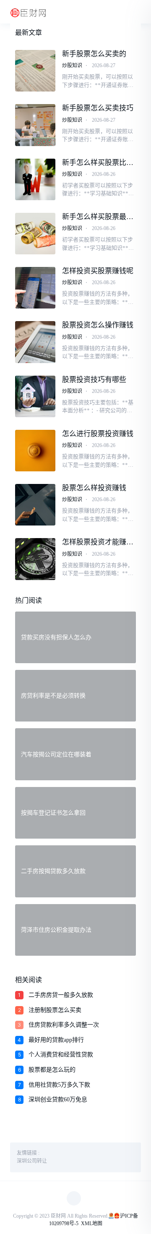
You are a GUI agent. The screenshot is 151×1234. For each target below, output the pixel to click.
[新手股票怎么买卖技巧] (35, 125)
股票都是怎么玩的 (52, 1070)
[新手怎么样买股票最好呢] (35, 233)
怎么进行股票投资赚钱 (97, 434)
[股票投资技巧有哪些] (35, 396)
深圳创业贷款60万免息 (58, 1099)
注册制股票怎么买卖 (55, 1010)
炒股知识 (72, 65)
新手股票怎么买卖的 (94, 54)
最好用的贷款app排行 (56, 1040)
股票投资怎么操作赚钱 (97, 325)
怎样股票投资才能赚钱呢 (97, 542)
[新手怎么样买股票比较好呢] (35, 179)
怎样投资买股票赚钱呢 (97, 271)
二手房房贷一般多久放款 (61, 995)
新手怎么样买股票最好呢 (97, 217)
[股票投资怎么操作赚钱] (35, 342)
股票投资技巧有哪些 (94, 380)
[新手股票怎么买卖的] (35, 71)
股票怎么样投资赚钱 (94, 488)
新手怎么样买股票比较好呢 (97, 163)
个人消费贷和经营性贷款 (61, 1054)
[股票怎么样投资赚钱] (35, 504)
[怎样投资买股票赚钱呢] (35, 287)
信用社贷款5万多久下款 (59, 1085)
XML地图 (91, 1223)
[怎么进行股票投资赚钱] (35, 450)
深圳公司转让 (32, 1161)
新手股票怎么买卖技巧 (97, 108)
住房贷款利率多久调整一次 (64, 1025)
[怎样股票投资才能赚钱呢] (35, 559)
